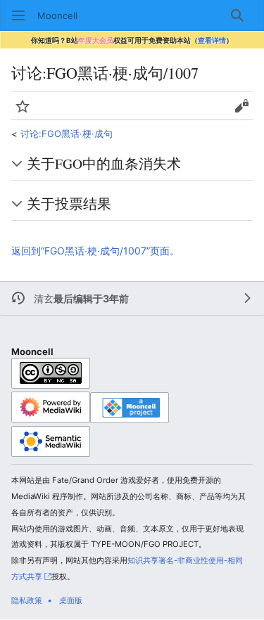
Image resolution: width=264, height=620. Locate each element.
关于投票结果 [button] (69, 203)
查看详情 (212, 40)
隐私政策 (26, 600)
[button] (18, 15)
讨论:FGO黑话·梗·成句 (66, 133)
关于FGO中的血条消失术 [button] (104, 163)
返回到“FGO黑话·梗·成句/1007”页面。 (95, 251)
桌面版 (70, 600)
